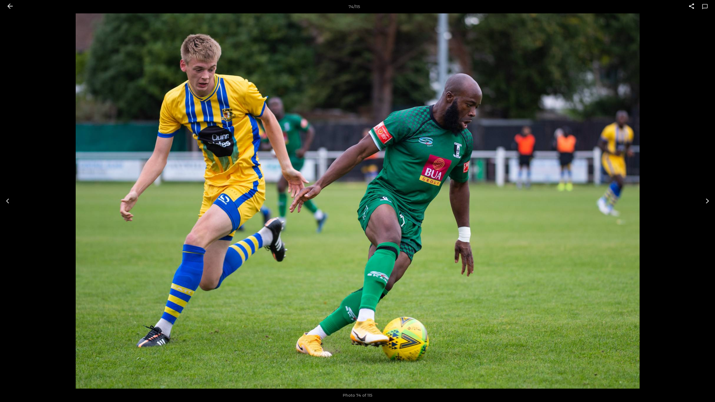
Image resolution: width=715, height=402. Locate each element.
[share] (691, 7)
